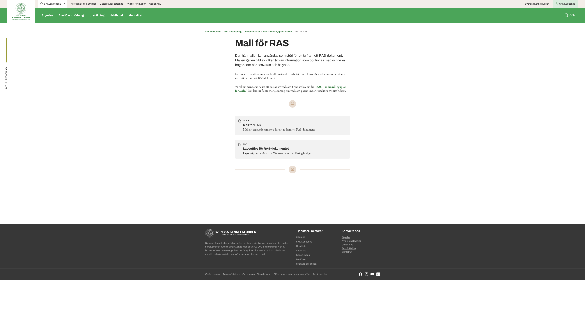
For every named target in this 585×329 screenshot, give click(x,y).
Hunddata (301, 246)
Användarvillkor (320, 274)
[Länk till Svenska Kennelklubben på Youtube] (372, 274)
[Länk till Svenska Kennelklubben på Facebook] (360, 274)
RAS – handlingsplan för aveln (277, 31)
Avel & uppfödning (71, 15)
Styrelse (47, 15)
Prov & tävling (349, 248)
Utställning (97, 15)
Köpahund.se (303, 255)
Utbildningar (155, 4)
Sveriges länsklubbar (306, 264)
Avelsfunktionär (252, 31)
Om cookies (248, 274)
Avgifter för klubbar (136, 4)
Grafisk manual (212, 274)
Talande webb (264, 274)
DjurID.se (300, 259)
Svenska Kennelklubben (537, 4)
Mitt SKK (300, 237)
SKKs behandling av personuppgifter (292, 274)
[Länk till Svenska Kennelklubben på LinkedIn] (378, 274)
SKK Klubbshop (304, 242)
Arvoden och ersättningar (83, 4)
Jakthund (116, 15)
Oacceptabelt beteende (111, 4)
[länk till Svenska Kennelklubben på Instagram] (366, 274)
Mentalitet (135, 15)
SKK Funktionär (213, 31)
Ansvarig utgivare (231, 274)
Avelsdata (301, 250)
